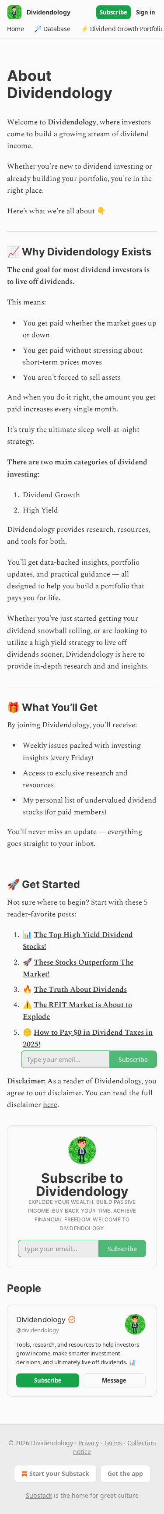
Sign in (145, 12)
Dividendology (41, 1319)
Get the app (125, 1473)
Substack (39, 1495)
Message (114, 1380)
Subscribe (113, 12)
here (50, 1105)
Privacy (88, 1443)
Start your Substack (59, 1473)
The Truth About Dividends (80, 989)
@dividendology (37, 1330)
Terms (113, 1443)
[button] (15, 29)
